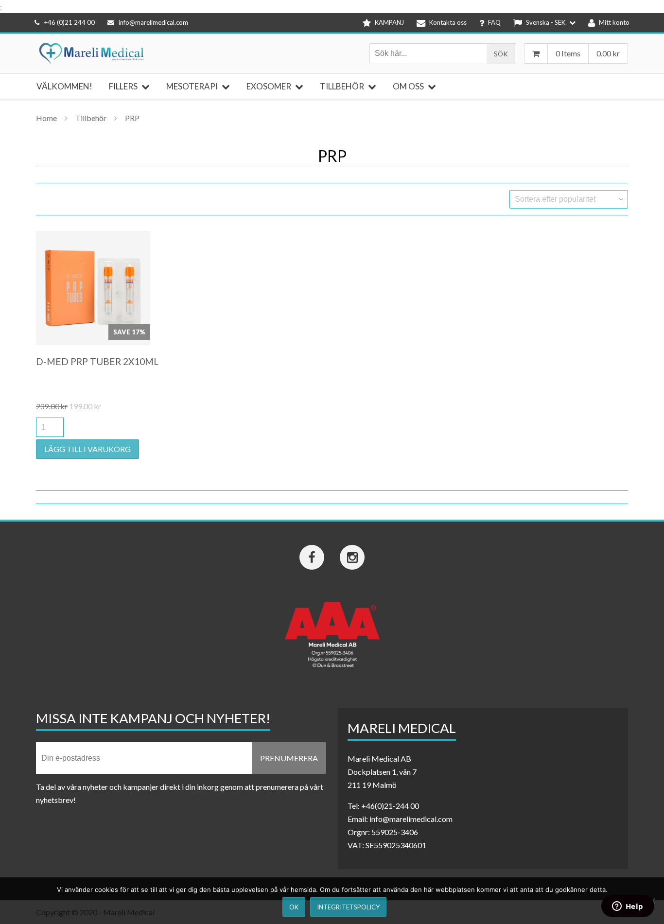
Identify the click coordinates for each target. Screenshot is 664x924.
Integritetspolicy (348, 907)
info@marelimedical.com (153, 22)
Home (46, 117)
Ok (293, 907)
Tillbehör (90, 117)
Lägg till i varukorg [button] (87, 448)
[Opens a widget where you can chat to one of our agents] (627, 907)
